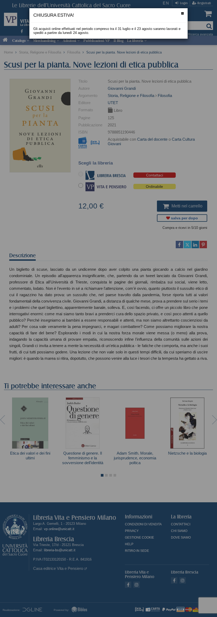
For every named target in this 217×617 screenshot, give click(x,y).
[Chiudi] (182, 13)
